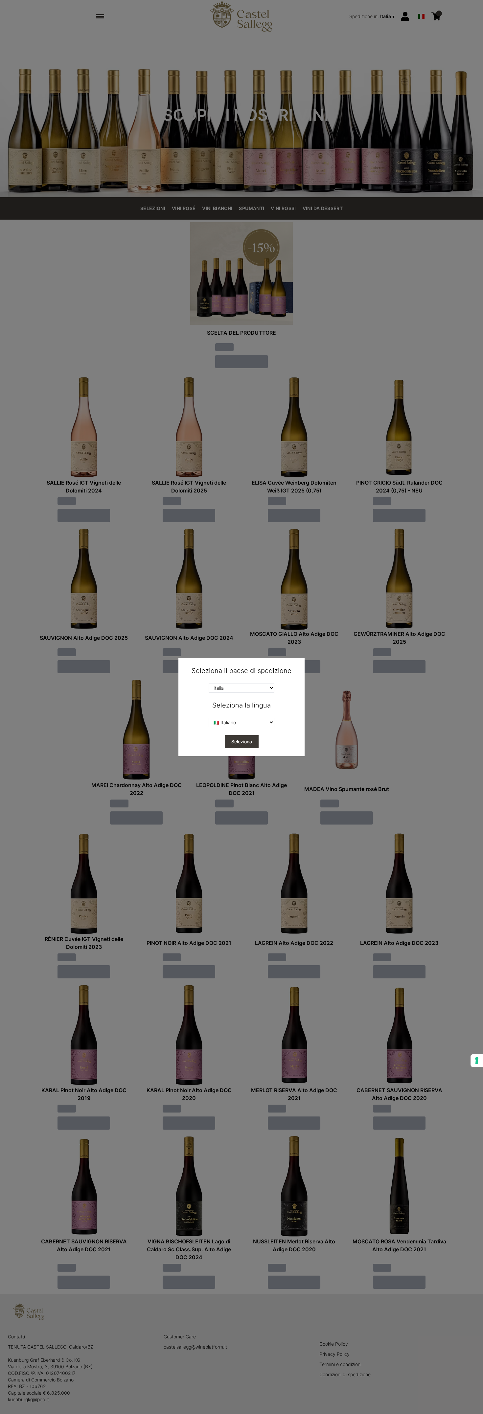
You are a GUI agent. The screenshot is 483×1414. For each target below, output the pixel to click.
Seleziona (241, 741)
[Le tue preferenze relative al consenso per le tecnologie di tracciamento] (477, 1060)
